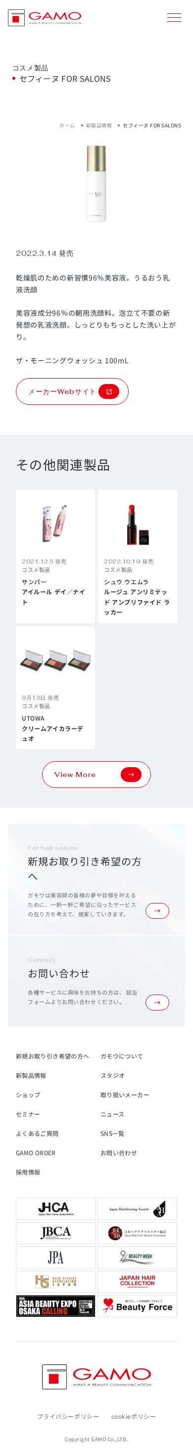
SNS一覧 (112, 1133)
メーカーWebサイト (62, 391)
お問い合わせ (118, 1152)
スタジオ (112, 1075)
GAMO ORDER (36, 1152)
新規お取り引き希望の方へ (52, 1056)
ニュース (112, 1114)
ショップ (28, 1094)
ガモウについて (122, 1056)
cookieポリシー (133, 1416)
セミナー (28, 1114)
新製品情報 (99, 125)
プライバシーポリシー (68, 1416)
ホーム (67, 125)
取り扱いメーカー (124, 1094)
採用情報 (28, 1172)
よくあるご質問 (37, 1133)
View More (75, 774)
